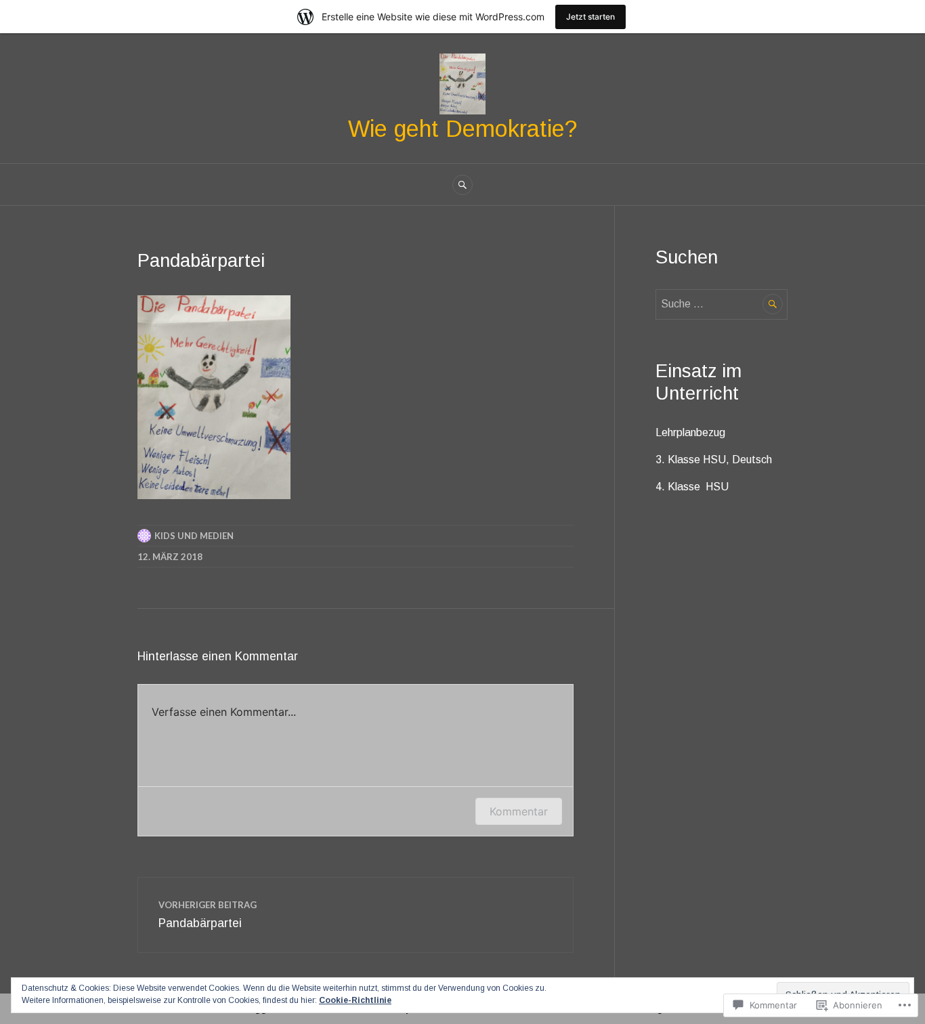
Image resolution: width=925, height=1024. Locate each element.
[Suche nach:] (721, 304)
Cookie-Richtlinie (355, 1000)
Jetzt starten (590, 17)
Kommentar (519, 811)
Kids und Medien (194, 535)
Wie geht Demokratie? (462, 129)
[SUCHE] (462, 185)
